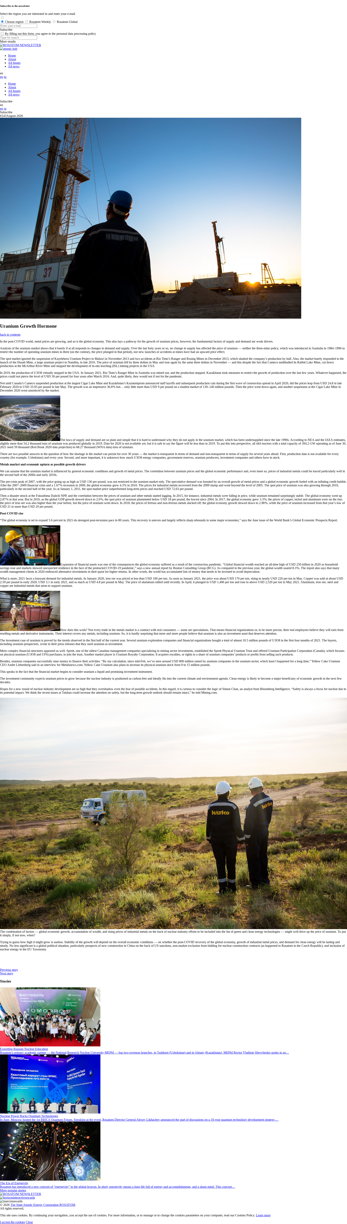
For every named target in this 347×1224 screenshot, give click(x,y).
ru (5, 77)
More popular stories (13, 1190)
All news (13, 66)
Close (29, 1222)
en (1, 77)
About (12, 59)
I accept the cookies (12, 1222)
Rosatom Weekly (40, 22)
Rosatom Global (67, 22)
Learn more (263, 1215)
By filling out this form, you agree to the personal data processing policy (50, 33)
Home (12, 55)
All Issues (14, 62)
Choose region (14, 22)
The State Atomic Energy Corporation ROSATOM (42, 1205)
